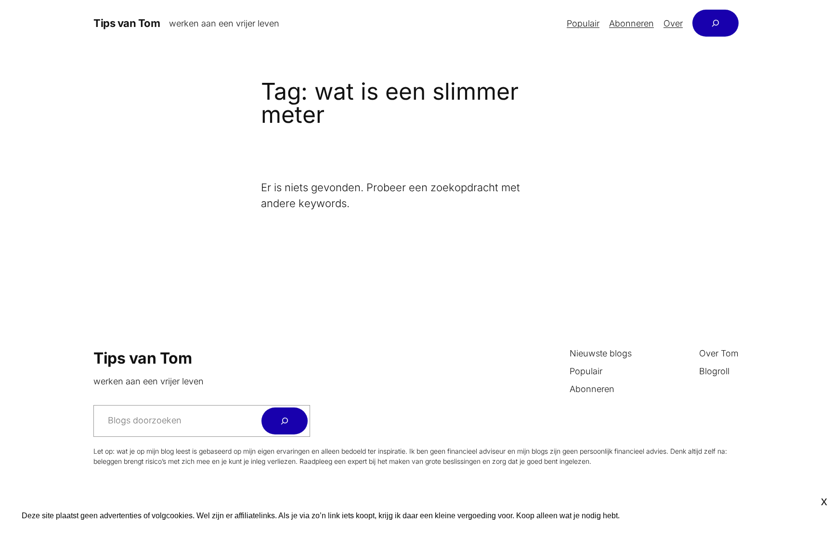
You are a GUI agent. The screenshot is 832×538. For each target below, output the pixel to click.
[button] (804, 516)
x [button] (824, 501)
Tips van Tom (126, 23)
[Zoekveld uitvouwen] (715, 23)
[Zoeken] (284, 420)
